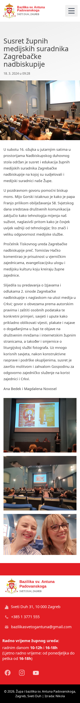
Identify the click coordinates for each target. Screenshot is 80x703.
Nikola (60, 696)
